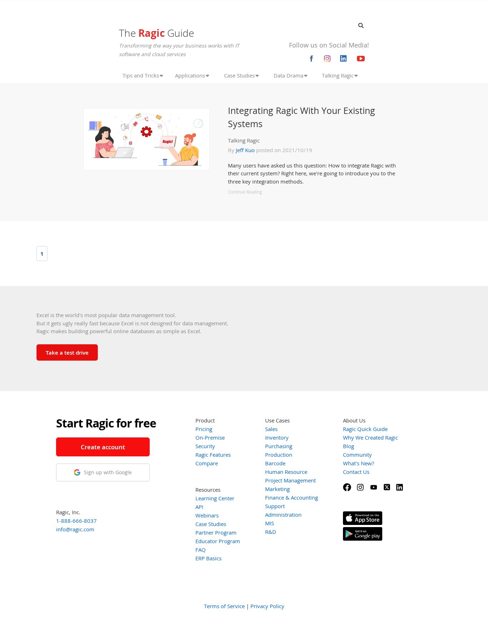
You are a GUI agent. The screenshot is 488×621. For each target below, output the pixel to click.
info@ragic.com (75, 529)
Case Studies (210, 523)
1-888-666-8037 (76, 520)
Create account (103, 447)
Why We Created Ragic (370, 437)
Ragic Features (213, 454)
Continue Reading (245, 192)
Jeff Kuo (245, 150)
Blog (348, 446)
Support (275, 506)
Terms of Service (224, 606)
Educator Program (217, 541)
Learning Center (214, 498)
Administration (283, 514)
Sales (271, 428)
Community (357, 454)
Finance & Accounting (291, 497)
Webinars (207, 515)
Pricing (203, 428)
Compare (206, 463)
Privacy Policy (267, 606)
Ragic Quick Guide (365, 428)
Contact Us (356, 471)
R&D (270, 531)
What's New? (358, 463)
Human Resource (286, 471)
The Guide (156, 33)
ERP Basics (208, 558)
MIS (269, 523)
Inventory (277, 437)
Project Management (290, 480)
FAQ (200, 549)
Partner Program (215, 532)
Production (278, 454)
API (199, 506)
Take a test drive (67, 352)
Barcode (275, 463)
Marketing (277, 488)
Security (205, 446)
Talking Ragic (244, 140)
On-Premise (210, 437)
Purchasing (278, 446)
